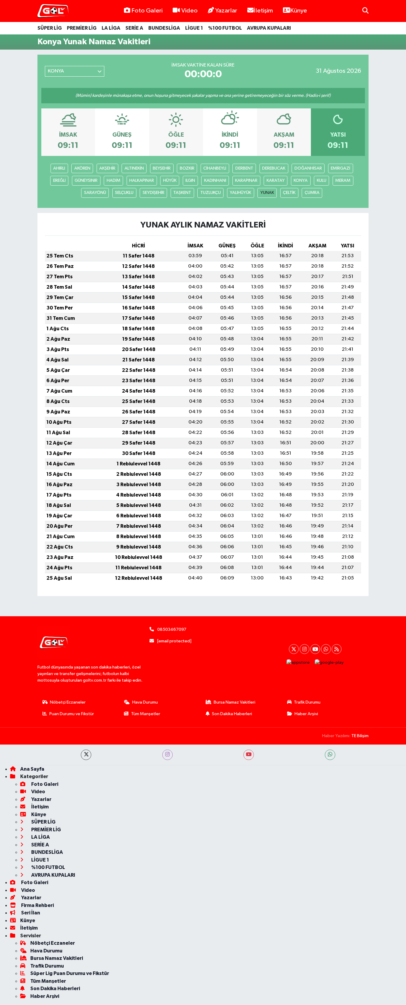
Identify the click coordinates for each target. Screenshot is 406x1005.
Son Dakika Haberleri (232, 714)
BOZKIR (187, 168)
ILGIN (190, 180)
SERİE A (134, 28)
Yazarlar (226, 10)
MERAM (342, 180)
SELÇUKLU (124, 192)
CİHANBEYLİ (214, 168)
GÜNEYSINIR (86, 180)
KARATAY (276, 180)
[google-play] (329, 662)
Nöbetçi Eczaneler (68, 702)
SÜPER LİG (49, 28)
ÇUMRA (312, 192)
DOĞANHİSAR (308, 168)
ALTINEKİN (134, 168)
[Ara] (365, 10)
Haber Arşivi (306, 714)
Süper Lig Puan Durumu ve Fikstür (69, 973)
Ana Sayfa (32, 769)
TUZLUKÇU (210, 192)
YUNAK (267, 192)
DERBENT (244, 168)
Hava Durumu (145, 702)
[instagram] (167, 755)
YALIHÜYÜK (240, 192)
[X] (294, 649)
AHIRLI (59, 168)
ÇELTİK (289, 192)
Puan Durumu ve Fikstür (71, 714)
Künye (298, 10)
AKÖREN (82, 168)
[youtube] (248, 755)
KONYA (301, 180)
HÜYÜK (170, 180)
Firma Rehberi (37, 905)
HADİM (113, 180)
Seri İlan (30, 912)
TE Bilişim (360, 736)
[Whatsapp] (326, 649)
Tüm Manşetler (145, 714)
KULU (321, 180)
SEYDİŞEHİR (153, 192)
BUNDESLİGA (164, 28)
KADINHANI (215, 180)
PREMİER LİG (82, 28)
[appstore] (298, 662)
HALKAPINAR (141, 180)
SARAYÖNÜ (95, 192)
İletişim (263, 10)
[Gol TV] (53, 11)
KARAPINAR (246, 180)
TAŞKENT (182, 192)
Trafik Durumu (307, 702)
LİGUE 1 (194, 28)
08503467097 (171, 629)
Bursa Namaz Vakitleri (234, 702)
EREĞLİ (59, 180)
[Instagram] (304, 649)
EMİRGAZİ (340, 168)
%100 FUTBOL (225, 28)
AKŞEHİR (107, 168)
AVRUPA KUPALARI (269, 28)
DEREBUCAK (273, 168)
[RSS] (337, 649)
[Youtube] (315, 649)
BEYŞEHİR (162, 168)
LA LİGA (111, 28)
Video (189, 10)
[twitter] (86, 755)
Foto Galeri (147, 10)
